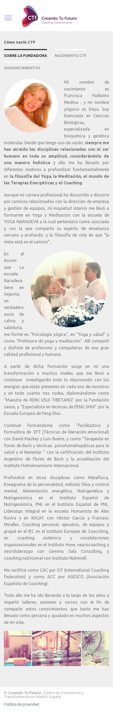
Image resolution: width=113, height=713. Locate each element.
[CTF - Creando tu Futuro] (56, 16)
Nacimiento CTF (70, 55)
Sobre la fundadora (25, 55)
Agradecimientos (22, 68)
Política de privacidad (21, 704)
